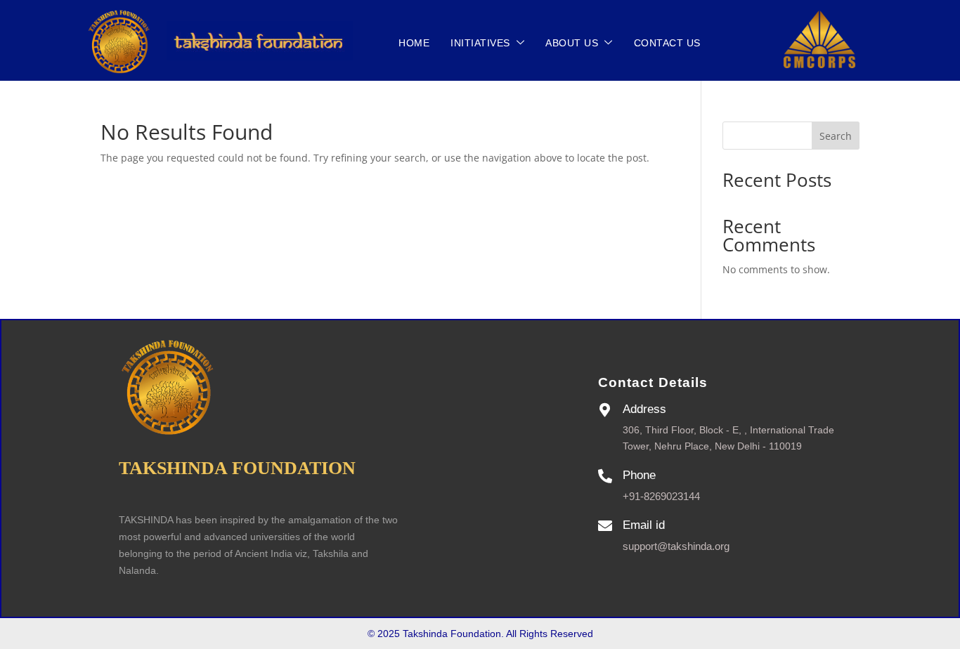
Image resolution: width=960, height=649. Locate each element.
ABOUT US (571, 42)
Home (413, 42)
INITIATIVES (480, 42)
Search (835, 136)
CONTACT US (667, 42)
